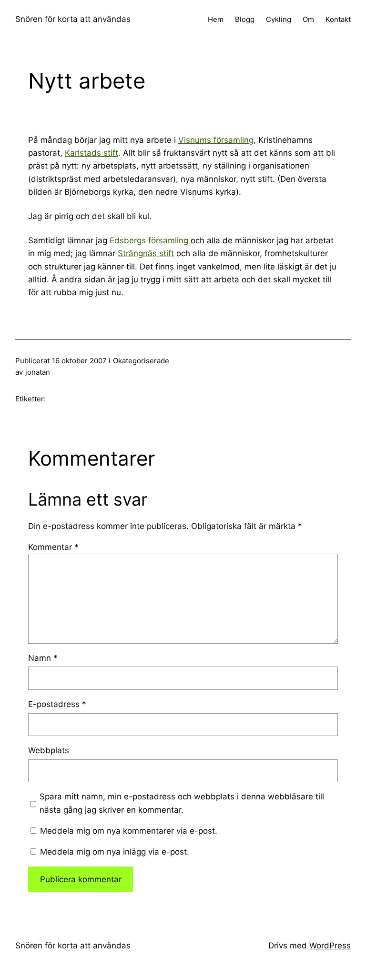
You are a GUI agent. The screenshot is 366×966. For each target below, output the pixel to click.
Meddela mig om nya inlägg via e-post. (114, 851)
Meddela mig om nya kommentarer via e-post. (128, 831)
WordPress (330, 945)
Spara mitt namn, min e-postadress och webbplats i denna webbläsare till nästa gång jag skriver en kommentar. (182, 803)
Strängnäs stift (146, 253)
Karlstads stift (91, 153)
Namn (43, 658)
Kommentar (53, 547)
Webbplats (48, 750)
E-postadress (57, 704)
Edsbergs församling (149, 240)
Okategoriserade (141, 360)
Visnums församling (216, 140)
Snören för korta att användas (73, 19)
